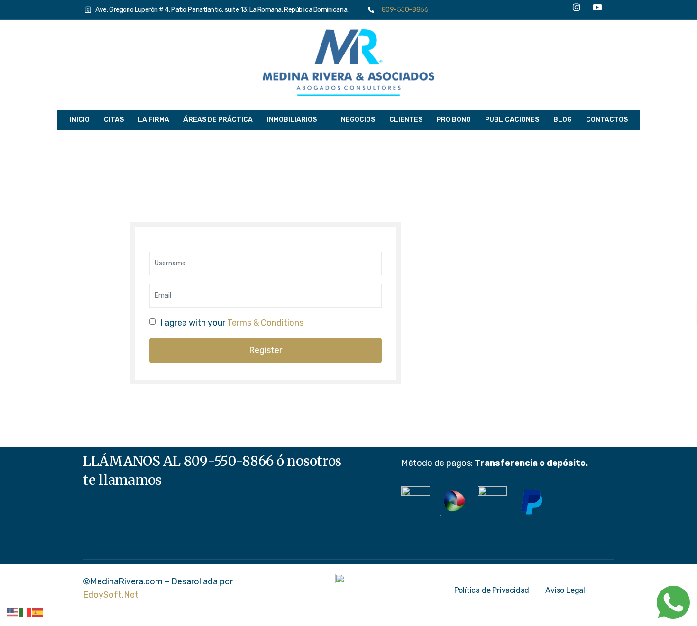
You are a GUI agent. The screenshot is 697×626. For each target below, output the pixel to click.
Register (265, 350)
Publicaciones (512, 120)
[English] (13, 612)
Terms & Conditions (265, 323)
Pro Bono (454, 120)
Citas (114, 120)
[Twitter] (556, 9)
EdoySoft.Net (110, 595)
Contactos (607, 120)
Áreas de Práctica (218, 120)
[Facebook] (535, 9)
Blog (562, 120)
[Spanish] (38, 612)
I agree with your (231, 323)
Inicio (80, 120)
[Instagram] (576, 10)
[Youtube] (597, 10)
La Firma (153, 120)
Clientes (405, 120)
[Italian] (25, 612)
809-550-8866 (403, 10)
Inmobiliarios (292, 120)
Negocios (358, 120)
